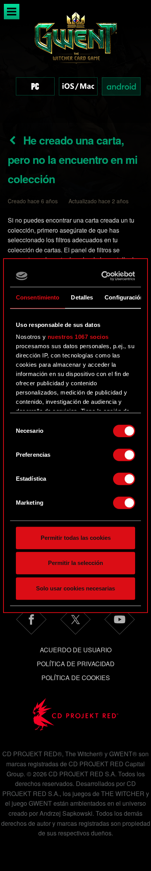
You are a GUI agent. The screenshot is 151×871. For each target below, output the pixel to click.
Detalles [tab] (82, 297)
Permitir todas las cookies (76, 537)
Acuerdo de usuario (76, 649)
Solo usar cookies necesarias (75, 588)
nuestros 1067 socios (78, 336)
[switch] (124, 455)
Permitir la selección (75, 563)
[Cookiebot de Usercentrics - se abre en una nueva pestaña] (103, 276)
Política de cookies (75, 677)
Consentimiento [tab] (37, 297)
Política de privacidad (76, 663)
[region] (75, 61)
